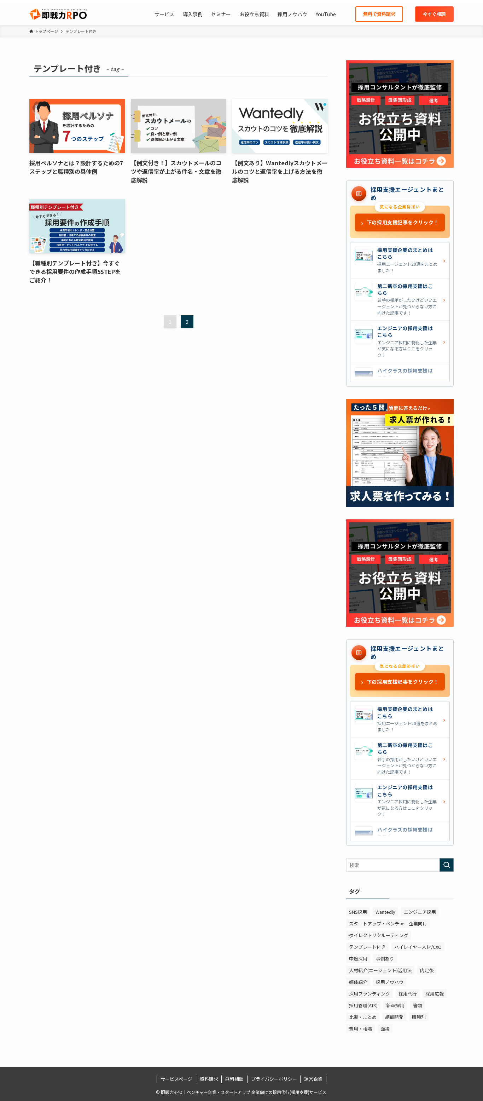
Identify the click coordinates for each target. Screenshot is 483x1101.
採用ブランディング (369, 993)
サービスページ (176, 1079)
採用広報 (434, 993)
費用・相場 (360, 1028)
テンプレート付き (367, 947)
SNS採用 (358, 911)
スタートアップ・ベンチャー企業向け (388, 923)
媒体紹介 (358, 982)
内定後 (427, 970)
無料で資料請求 (379, 14)
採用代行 (407, 993)
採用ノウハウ (389, 982)
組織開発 (394, 1017)
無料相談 (234, 1079)
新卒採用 (395, 1005)
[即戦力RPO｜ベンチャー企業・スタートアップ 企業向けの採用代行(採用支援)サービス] (58, 14)
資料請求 (209, 1079)
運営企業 (313, 1079)
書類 (417, 1005)
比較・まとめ (363, 1017)
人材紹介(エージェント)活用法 (380, 970)
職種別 (419, 1017)
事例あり (385, 958)
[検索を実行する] (447, 865)
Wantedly (385, 911)
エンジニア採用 (420, 911)
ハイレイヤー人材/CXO (418, 947)
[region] (400, 312)
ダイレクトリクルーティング (378, 935)
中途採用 (358, 958)
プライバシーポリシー (274, 1079)
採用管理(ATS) (363, 1005)
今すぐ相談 (434, 14)
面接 (385, 1028)
